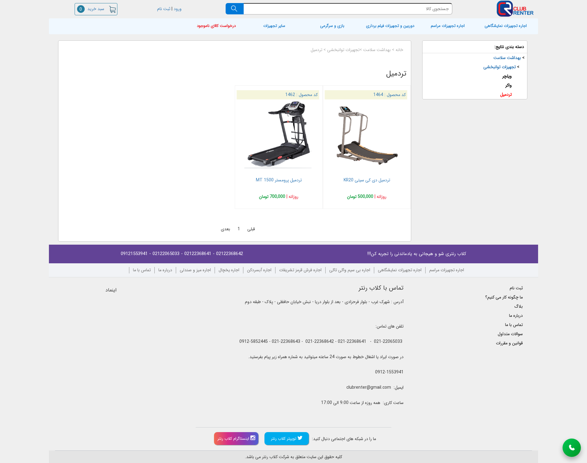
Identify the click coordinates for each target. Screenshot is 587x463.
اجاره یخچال (229, 270)
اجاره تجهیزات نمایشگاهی (506, 26)
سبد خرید (91, 9)
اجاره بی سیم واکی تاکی (349, 270)
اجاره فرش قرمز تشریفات (300, 270)
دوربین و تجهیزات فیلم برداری (390, 26)
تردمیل (316, 49)
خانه (399, 49)
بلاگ (518, 306)
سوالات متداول (510, 334)
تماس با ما (142, 270)
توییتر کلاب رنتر (284, 438)
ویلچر (507, 76)
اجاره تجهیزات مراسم (448, 26)
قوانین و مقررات (509, 343)
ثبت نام (163, 9)
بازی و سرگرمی (332, 26)
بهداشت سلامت (377, 49)
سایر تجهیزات (274, 26)
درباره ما (165, 270)
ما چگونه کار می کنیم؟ (504, 297)
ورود (178, 9)
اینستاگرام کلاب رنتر (233, 438)
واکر (508, 85)
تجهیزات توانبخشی (343, 49)
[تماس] (572, 448)
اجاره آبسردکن (259, 270)
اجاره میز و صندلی (195, 270)
